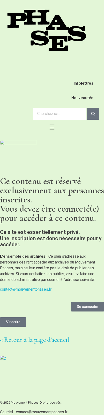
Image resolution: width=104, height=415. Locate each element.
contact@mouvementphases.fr (26, 289)
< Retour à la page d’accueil (34, 340)
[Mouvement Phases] (47, 30)
